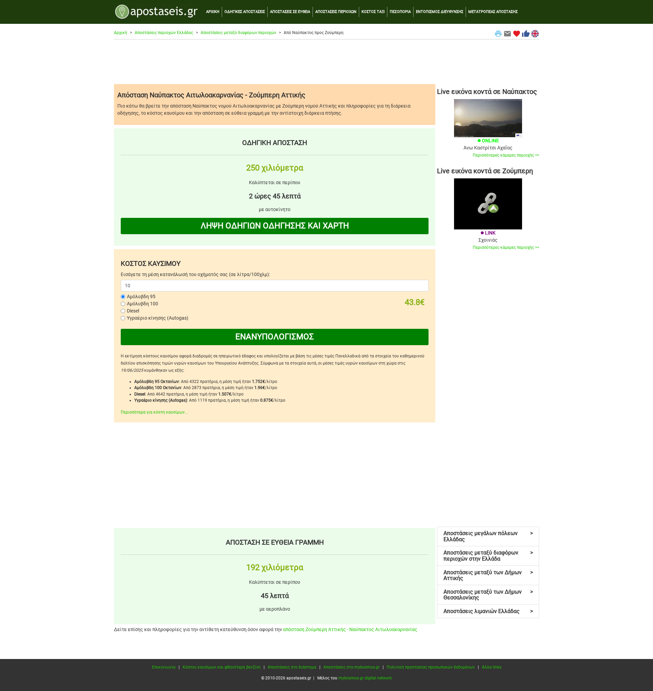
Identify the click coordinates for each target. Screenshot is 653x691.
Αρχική (120, 32)
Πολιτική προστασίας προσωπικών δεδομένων (431, 667)
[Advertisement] (326, 61)
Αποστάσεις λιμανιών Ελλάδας (488, 611)
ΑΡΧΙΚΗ (212, 12)
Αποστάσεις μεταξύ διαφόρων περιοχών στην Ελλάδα (488, 555)
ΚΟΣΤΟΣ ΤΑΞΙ (373, 12)
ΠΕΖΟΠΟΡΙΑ (400, 12)
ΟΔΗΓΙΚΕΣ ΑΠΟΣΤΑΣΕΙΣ (244, 12)
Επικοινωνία (163, 667)
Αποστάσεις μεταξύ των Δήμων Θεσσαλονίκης (488, 595)
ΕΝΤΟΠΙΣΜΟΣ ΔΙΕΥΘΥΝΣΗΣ (439, 12)
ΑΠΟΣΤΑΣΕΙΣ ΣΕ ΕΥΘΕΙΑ (290, 12)
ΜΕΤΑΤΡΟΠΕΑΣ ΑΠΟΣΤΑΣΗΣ (493, 12)
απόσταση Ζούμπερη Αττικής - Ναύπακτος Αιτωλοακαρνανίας (350, 629)
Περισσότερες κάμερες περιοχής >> (506, 155)
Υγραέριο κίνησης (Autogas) (157, 318)
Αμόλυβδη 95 (141, 296)
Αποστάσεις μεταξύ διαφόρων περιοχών (238, 32)
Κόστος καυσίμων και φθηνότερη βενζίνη (222, 667)
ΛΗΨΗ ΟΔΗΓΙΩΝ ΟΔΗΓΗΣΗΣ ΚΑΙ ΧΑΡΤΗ (275, 225)
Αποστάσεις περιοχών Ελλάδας (164, 32)
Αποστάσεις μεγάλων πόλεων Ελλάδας (488, 536)
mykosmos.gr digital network (365, 678)
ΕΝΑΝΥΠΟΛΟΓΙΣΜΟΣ (274, 336)
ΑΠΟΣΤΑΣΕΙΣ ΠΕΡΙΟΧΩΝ (335, 12)
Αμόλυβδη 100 (142, 303)
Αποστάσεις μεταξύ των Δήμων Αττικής (488, 575)
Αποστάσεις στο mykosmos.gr (351, 667)
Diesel (133, 311)
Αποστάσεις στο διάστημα (292, 667)
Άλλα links (491, 667)
